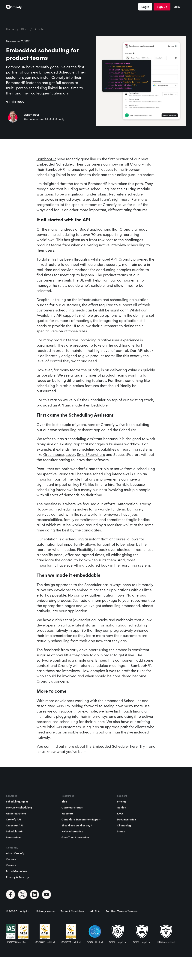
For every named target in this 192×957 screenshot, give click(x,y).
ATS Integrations (16, 813)
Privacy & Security (17, 877)
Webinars (67, 813)
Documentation (126, 819)
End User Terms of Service (121, 911)
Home (10, 29)
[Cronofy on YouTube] (46, 894)
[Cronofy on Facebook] (10, 894)
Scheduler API (14, 831)
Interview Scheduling (19, 807)
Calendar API (14, 825)
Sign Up (162, 6)
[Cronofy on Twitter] (22, 894)
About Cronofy (15, 853)
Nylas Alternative (72, 831)
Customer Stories (72, 807)
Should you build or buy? (77, 825)
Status (121, 831)
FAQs (120, 813)
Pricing (121, 801)
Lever (70, 454)
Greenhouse (53, 454)
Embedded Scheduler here (115, 746)
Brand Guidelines (16, 871)
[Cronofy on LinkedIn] (34, 894)
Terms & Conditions (72, 911)
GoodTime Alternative (75, 837)
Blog (24, 29)
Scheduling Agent (17, 801)
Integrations (13, 837)
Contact (11, 865)
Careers (11, 859)
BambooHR (46, 159)
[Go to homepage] (14, 6)
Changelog (124, 825)
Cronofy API (13, 819)
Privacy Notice (45, 911)
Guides (121, 807)
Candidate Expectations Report (81, 819)
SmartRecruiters (91, 454)
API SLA (95, 911)
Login (145, 6)
